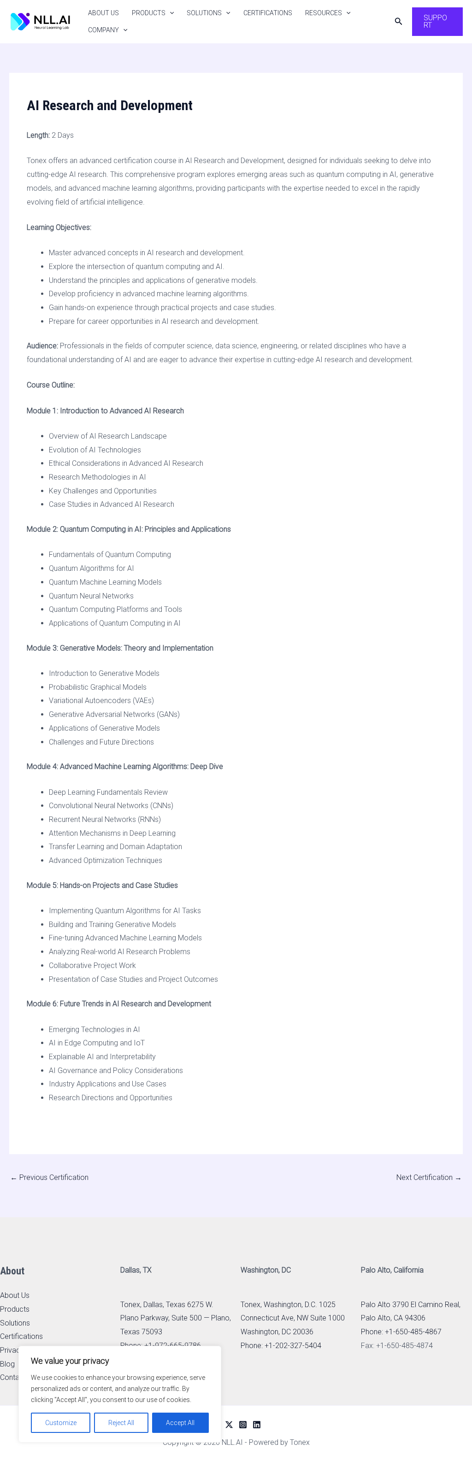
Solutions (204, 13)
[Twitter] (229, 1424)
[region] (119, 1394)
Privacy (12, 1350)
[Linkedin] (257, 1424)
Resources (323, 13)
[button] (169, 13)
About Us (103, 13)
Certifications (267, 13)
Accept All (180, 1422)
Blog (7, 1364)
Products (148, 13)
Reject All (121, 1422)
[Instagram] (243, 1424)
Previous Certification (49, 1177)
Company (103, 30)
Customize (61, 1422)
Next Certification (429, 1177)
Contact (13, 1377)
